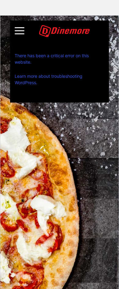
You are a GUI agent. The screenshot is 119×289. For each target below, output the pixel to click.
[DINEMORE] (64, 31)
